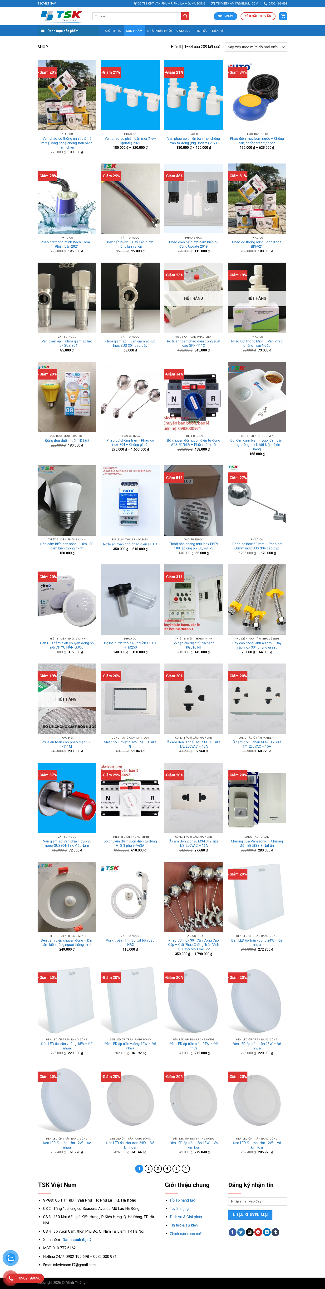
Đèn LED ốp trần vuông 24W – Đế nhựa (257, 942)
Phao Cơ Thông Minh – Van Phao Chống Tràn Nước (257, 343)
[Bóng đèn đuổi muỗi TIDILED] (67, 397)
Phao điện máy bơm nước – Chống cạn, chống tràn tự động (257, 141)
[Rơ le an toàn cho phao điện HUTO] (130, 500)
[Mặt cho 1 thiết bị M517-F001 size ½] (130, 699)
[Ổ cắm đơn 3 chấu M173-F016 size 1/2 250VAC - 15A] (193, 699)
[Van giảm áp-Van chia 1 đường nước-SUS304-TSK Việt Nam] (67, 798)
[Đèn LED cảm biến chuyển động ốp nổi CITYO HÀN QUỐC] (67, 599)
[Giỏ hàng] (283, 16)
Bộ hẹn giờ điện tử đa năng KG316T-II (193, 645)
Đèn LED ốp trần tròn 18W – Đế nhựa (257, 1046)
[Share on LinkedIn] (267, 1232)
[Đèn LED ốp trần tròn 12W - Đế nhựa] (67, 1099)
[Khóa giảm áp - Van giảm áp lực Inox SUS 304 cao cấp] (130, 298)
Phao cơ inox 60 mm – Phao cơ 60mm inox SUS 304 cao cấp (256, 546)
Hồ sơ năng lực (182, 1200)
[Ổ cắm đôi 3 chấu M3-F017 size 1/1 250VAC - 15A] (257, 699)
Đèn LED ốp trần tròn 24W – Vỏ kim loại (130, 1145)
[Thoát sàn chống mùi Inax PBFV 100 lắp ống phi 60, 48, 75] (193, 500)
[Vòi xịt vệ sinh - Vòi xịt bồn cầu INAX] (130, 897)
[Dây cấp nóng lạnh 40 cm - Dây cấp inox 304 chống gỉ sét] (257, 599)
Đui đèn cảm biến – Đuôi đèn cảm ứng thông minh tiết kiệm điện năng (256, 444)
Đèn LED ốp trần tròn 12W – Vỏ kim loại (257, 1145)
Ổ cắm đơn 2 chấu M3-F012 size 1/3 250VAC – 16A (194, 843)
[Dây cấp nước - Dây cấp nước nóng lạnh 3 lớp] (130, 199)
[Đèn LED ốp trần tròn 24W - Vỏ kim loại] (130, 1099)
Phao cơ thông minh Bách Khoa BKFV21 (256, 244)
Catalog (183, 31)
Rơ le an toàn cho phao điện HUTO (130, 544)
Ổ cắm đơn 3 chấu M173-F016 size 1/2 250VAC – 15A (194, 744)
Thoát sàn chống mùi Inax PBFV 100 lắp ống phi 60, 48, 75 (193, 546)
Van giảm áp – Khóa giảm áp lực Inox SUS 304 (67, 343)
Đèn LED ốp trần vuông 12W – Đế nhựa (130, 1046)
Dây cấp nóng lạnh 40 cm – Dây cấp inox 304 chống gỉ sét (256, 645)
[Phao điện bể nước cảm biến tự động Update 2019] (193, 199)
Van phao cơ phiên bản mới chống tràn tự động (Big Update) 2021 (193, 141)
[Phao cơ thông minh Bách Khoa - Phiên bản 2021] (67, 199)
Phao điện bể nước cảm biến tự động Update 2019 (193, 244)
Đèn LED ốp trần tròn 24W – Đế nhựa (193, 1046)
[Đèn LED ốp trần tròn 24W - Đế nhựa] (193, 1000)
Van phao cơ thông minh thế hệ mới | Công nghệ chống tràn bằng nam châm (67, 143)
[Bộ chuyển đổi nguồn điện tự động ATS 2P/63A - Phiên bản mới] (193, 397)
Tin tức (201, 31)
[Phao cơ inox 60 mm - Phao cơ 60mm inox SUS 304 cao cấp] (257, 500)
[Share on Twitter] (241, 1232)
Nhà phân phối (159, 31)
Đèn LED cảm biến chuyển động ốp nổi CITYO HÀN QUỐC (67, 645)
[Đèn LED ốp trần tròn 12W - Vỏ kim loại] (257, 1099)
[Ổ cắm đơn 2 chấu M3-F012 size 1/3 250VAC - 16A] (193, 798)
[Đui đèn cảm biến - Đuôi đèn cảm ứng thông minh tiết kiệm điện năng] (257, 397)
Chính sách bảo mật (186, 1233)
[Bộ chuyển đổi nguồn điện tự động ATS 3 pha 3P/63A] (130, 798)
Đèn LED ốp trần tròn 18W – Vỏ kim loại (194, 1145)
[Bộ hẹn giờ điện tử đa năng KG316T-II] (193, 599)
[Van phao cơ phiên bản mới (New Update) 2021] (130, 95)
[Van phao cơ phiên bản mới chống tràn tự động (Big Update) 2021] (193, 95)
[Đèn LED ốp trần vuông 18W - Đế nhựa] (67, 1000)
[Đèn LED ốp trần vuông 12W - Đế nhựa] (130, 1000)
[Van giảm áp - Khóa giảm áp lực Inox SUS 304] (67, 298)
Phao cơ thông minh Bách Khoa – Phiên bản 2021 (67, 244)
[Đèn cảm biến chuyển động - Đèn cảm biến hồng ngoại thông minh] (67, 897)
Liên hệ (217, 31)
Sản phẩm (134, 31)
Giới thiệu (113, 31)
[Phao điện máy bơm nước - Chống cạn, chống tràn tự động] (257, 95)
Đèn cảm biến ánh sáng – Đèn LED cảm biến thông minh (67, 546)
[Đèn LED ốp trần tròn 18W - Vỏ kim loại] (193, 1099)
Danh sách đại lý (77, 1239)
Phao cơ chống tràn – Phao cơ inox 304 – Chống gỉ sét (130, 442)
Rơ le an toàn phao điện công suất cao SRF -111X (193, 343)
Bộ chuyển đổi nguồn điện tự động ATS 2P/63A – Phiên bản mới (193, 442)
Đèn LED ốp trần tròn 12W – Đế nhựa (67, 1145)
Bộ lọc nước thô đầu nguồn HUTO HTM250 (130, 645)
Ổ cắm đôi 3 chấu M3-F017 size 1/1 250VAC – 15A (256, 744)
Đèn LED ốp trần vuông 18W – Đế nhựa (67, 1046)
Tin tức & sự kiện (184, 1225)
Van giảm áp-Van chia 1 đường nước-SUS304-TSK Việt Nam (67, 843)
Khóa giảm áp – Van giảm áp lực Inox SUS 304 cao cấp (130, 343)
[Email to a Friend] (250, 1232)
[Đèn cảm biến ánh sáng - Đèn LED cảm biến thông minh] (67, 500)
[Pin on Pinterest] (258, 1232)
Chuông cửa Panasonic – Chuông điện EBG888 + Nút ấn (257, 843)
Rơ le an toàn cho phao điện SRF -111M (67, 744)
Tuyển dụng (179, 1208)
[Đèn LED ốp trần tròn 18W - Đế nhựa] (257, 1000)
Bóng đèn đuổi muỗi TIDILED (67, 441)
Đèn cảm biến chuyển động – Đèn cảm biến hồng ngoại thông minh (67, 942)
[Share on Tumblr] (275, 1232)
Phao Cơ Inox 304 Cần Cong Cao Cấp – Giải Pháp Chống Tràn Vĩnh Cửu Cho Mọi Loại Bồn (193, 944)
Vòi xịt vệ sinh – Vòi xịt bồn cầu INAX (130, 942)
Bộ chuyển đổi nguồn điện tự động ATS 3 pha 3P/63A (130, 843)
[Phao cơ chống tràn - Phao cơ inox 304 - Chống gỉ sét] (130, 397)
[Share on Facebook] (232, 1232)
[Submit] (185, 16)
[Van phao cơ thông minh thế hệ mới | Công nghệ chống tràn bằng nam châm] (67, 95)
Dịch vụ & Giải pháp (186, 1217)
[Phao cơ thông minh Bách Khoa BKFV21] (257, 199)
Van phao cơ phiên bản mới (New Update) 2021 (130, 141)
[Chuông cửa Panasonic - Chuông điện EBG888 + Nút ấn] (257, 798)
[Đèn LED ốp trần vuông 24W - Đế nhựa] (257, 897)
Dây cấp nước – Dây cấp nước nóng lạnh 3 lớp (130, 244)
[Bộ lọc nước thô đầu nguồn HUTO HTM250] (130, 599)
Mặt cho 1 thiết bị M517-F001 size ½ (130, 744)
